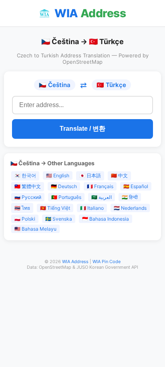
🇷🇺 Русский (27, 197)
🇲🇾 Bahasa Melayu (35, 229)
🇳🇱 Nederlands (130, 208)
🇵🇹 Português (66, 197)
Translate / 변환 (82, 128)
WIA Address (75, 261)
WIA (90, 13)
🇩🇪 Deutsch (64, 186)
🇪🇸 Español (135, 186)
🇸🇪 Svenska (58, 219)
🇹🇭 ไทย (22, 208)
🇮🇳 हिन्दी (130, 197)
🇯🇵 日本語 (90, 175)
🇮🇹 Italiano (92, 208)
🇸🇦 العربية (101, 197)
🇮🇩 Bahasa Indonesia (105, 219)
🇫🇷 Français (100, 186)
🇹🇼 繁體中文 (27, 186)
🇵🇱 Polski (24, 219)
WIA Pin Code (107, 261)
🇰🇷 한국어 (25, 175)
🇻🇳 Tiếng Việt (55, 208)
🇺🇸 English (57, 175)
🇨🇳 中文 (119, 175)
